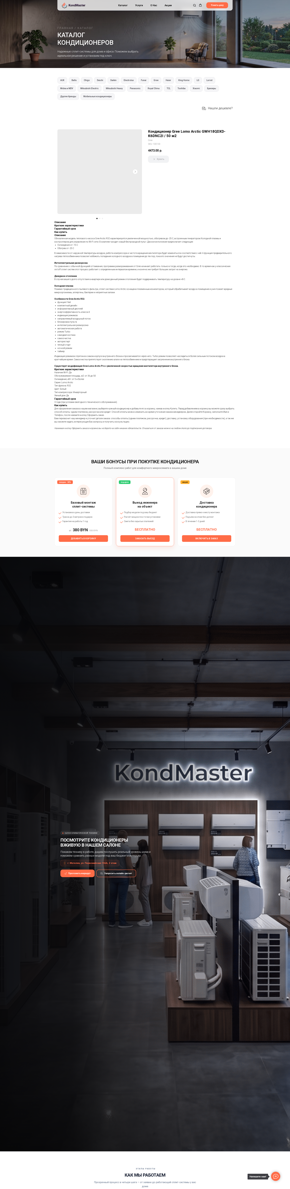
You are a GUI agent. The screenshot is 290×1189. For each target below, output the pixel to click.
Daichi (100, 80)
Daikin (113, 80)
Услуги (139, 5)
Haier (168, 80)
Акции (168, 5)
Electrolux (129, 80)
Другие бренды (68, 96)
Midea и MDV (66, 88)
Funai (143, 80)
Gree (156, 80)
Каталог (123, 5)
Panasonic (135, 88)
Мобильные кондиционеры (97, 96)
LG (198, 80)
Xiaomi (196, 88)
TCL (168, 88)
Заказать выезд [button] (145, 538)
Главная (65, 28)
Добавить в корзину (83, 538)
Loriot (209, 80)
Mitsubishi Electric (89, 88)
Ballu (74, 80)
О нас (153, 5)
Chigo (87, 80)
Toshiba (181, 88)
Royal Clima (154, 88)
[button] (194, 5)
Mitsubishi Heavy (114, 88)
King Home (183, 80)
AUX (62, 80)
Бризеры (211, 88)
